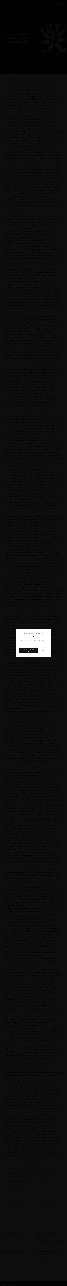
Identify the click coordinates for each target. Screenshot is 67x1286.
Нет (43, 650)
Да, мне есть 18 (28, 650)
